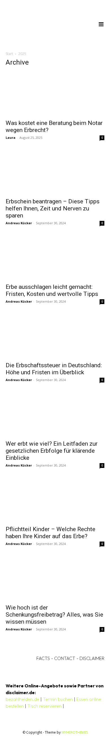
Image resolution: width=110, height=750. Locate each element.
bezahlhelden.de (22, 699)
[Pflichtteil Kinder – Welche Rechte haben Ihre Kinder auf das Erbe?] (55, 501)
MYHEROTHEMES (74, 732)
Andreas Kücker (19, 223)
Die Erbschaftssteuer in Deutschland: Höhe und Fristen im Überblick (54, 369)
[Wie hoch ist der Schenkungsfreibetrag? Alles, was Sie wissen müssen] (55, 579)
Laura (11, 137)
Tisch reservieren (44, 706)
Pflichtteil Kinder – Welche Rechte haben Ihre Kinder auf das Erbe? (50, 533)
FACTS (43, 658)
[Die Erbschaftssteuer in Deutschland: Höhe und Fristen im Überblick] (55, 337)
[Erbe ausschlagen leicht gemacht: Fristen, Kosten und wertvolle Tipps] (55, 258)
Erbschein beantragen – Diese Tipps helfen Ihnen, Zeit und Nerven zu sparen (53, 208)
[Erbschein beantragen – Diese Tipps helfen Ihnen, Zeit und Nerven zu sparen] (55, 173)
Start (9, 53)
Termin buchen (58, 699)
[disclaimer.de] (47, 24)
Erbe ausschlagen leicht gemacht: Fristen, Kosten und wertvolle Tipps (52, 290)
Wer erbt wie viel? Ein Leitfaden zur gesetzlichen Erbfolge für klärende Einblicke (52, 450)
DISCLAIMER (92, 658)
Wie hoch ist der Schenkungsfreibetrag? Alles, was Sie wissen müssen (54, 614)
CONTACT (64, 658)
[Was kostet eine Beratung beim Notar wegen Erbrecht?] (55, 94)
